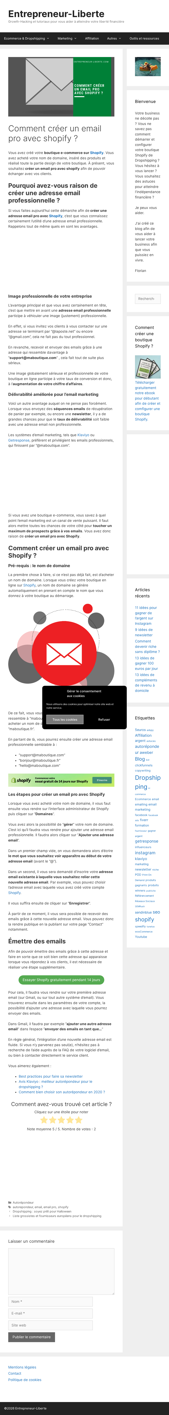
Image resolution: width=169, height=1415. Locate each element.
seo (156, 912)
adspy (150, 730)
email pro (49, 1207)
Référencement (144, 895)
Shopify (96, 153)
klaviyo (141, 859)
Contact (14, 1373)
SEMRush (140, 906)
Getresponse (18, 440)
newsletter (143, 869)
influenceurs (143, 847)
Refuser (104, 719)
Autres (112, 38)
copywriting (142, 770)
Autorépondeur (23, 1202)
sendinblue (143, 912)
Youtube (141, 937)
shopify (63, 1207)
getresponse (146, 841)
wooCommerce (144, 931)
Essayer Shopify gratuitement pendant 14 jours (61, 980)
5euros (140, 730)
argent (140, 741)
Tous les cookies (65, 719)
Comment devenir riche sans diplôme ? (147, 646)
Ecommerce (143, 799)
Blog (140, 759)
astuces (151, 741)
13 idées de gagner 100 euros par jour (146, 663)
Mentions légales (22, 1367)
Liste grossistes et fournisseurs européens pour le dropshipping (57, 1216)
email (38, 1207)
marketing (142, 864)
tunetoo (151, 926)
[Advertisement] (61, 263)
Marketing (65, 38)
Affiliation (92, 38)
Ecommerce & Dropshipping (24, 38)
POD (138, 874)
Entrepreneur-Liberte (56, 13)
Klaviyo (83, 435)
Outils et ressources (144, 38)
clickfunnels (144, 765)
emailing (141, 804)
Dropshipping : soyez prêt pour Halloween (42, 1211)
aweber (146, 752)
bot (147, 760)
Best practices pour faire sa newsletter (51, 1076)
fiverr (144, 820)
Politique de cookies (24, 1380)
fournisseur (141, 831)
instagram (145, 852)
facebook (141, 815)
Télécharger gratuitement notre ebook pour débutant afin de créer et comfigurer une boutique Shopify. (147, 400)
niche (155, 869)
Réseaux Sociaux (145, 901)
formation (142, 825)
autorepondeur (23, 1207)
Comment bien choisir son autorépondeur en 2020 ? (62, 1092)
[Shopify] (61, 784)
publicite (151, 890)
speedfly (140, 926)
